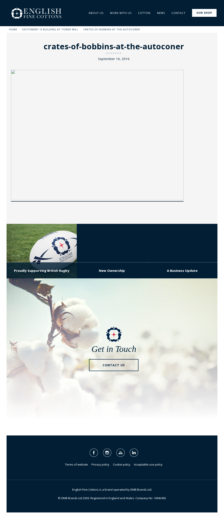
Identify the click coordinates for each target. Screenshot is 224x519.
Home (13, 29)
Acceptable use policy (148, 464)
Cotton (144, 13)
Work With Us (120, 13)
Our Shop (204, 13)
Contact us (114, 365)
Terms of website (76, 464)
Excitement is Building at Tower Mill (50, 29)
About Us (96, 13)
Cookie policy (121, 464)
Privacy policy (100, 464)
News (161, 13)
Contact (179, 13)
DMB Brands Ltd (140, 490)
